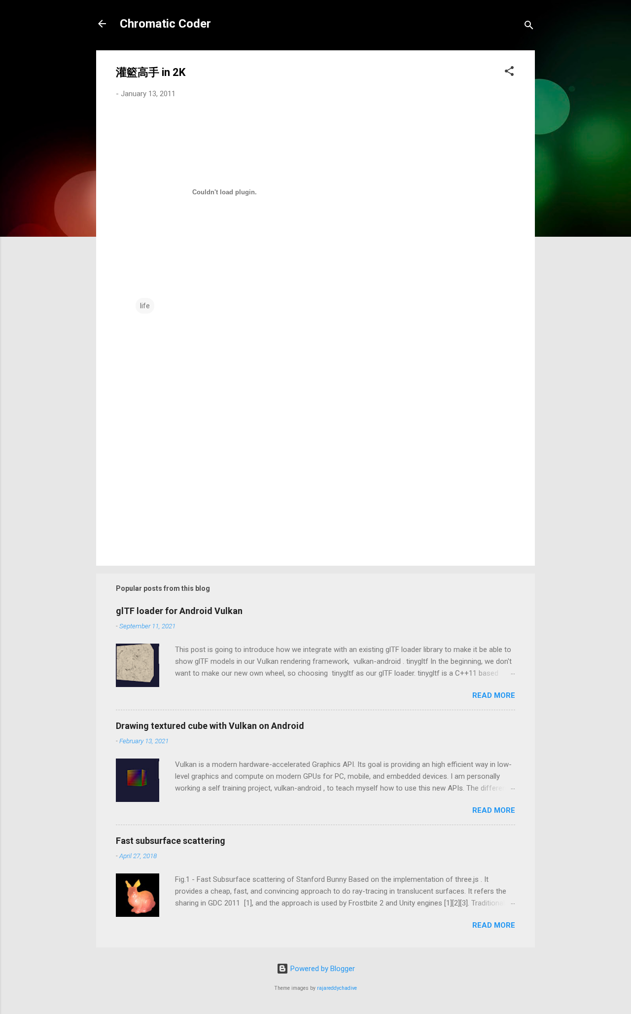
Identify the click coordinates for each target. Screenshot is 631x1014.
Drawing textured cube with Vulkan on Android (210, 726)
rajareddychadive (337, 988)
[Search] (529, 27)
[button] (509, 72)
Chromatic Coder (165, 24)
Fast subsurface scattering (170, 840)
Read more (493, 695)
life (145, 305)
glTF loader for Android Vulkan (179, 611)
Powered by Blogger (321, 968)
